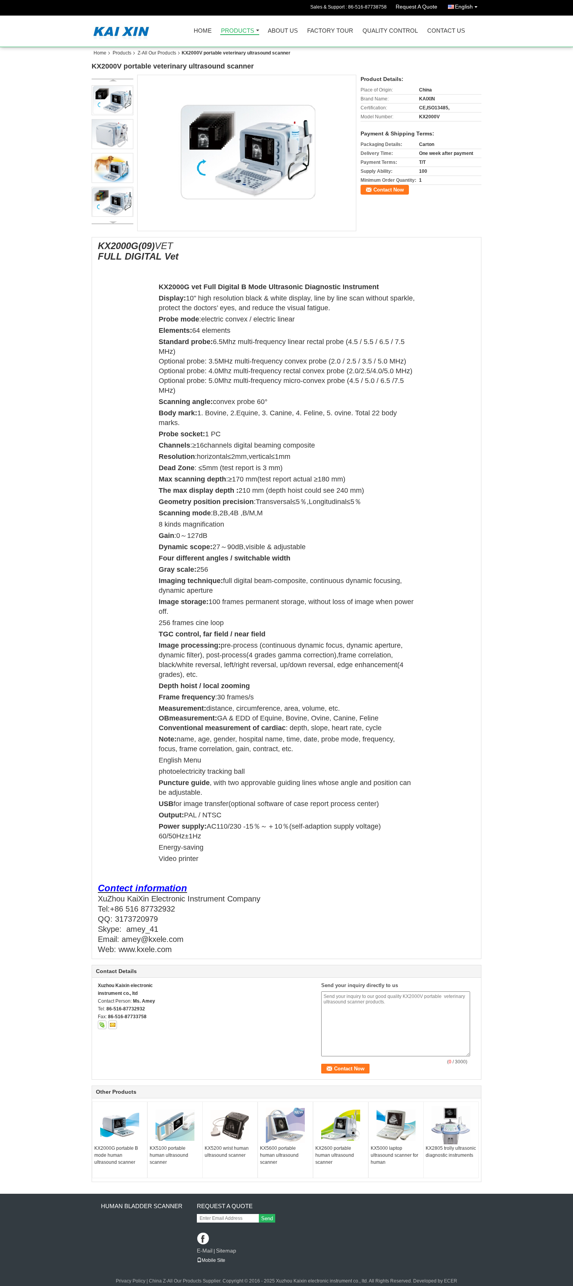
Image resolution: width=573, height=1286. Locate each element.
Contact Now (388, 190)
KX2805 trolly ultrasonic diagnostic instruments (451, 1151)
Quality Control (390, 31)
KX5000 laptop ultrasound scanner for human (394, 1155)
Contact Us (446, 31)
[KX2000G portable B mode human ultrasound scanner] (119, 1125)
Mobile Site (213, 1260)
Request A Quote (416, 7)
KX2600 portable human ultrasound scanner (334, 1155)
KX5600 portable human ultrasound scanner (279, 1155)
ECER (450, 1281)
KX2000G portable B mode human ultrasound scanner (116, 1155)
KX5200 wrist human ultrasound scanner (227, 1151)
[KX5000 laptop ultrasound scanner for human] (396, 1125)
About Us (283, 31)
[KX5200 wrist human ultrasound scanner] (230, 1125)
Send (267, 1218)
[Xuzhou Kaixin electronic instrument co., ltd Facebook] (203, 1239)
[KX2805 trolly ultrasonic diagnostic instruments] (451, 1125)
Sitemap (226, 1250)
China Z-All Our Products (175, 1281)
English (464, 7)
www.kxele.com (145, 949)
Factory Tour (330, 31)
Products (237, 31)
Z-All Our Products (157, 53)
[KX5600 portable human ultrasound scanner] (285, 1125)
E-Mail (204, 1250)
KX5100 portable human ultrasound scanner (169, 1155)
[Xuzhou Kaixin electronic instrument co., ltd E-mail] (112, 1025)
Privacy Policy (130, 1281)
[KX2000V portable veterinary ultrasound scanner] (246, 152)
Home (203, 31)
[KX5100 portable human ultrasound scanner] (175, 1125)
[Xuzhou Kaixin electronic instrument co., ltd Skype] (102, 1025)
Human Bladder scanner (141, 1206)
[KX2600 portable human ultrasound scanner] (340, 1125)
